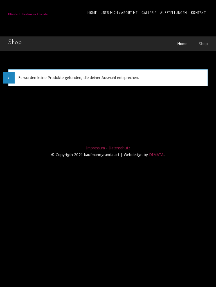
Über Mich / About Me (119, 12)
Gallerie (148, 12)
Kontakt (198, 12)
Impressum (95, 148)
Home (92, 12)
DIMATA (156, 154)
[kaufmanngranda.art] (28, 12)
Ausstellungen (173, 12)
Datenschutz (119, 148)
